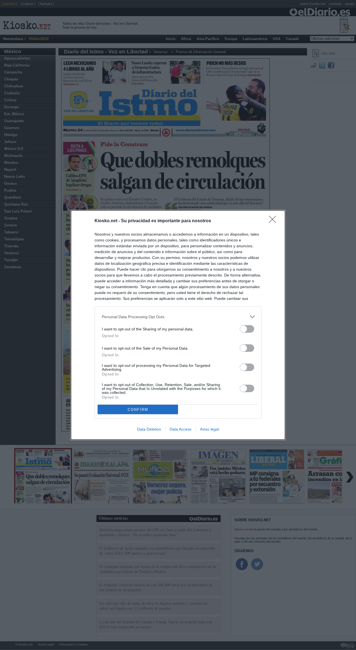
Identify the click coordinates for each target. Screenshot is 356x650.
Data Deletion (149, 429)
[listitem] (178, 317)
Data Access (180, 429)
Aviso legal (209, 429)
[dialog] (178, 325)
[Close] (274, 221)
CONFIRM (138, 409)
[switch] (247, 329)
